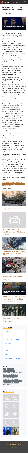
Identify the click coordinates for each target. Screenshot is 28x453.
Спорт (6, 347)
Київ (13, 369)
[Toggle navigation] (24, 2)
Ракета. (16, 379)
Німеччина (15, 382)
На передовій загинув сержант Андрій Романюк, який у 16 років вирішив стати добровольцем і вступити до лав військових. (14, 277)
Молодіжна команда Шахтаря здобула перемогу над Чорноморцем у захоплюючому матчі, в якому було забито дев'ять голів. (14, 299)
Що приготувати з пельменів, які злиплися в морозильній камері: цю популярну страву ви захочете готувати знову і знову (14, 232)
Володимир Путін (7, 381)
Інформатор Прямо (11, 2)
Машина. (15, 381)
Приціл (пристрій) (6, 185)
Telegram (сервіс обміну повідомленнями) (12, 182)
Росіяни (16, 374)
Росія (4, 369)
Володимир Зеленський (8, 370)
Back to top (14, 448)
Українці (21, 372)
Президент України (7, 377)
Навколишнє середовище (12, 358)
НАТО (11, 382)
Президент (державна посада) (10, 372)
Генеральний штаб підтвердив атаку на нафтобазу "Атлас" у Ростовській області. (14, 253)
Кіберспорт (21, 184)
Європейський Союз (8, 379)
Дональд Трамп (7, 384)
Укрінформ (6, 382)
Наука (6, 354)
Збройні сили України (8, 374)
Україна (9, 369)
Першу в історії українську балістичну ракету (13, 208)
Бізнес (7, 335)
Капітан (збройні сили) (7, 184)
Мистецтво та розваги (12, 339)
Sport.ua (16, 184)
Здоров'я (7, 350)
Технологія (8, 343)
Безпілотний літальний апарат (10, 376)
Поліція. (19, 381)
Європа (15, 377)
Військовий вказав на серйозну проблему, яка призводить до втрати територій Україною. (13, 319)
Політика (7, 331)
